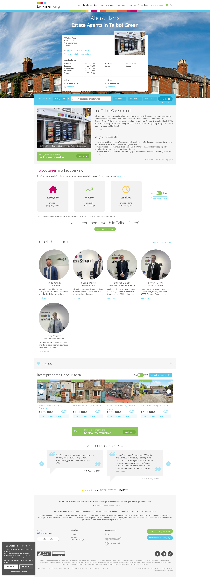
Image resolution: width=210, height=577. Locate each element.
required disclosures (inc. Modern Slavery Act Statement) (91, 568)
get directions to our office (77, 50)
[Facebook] (157, 553)
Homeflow (170, 570)
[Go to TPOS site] (44, 553)
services (122, 5)
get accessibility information (78, 54)
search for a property (158, 537)
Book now (83, 156)
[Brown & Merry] (48, 5)
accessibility (67, 568)
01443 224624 (113, 83)
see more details (160, 199)
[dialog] (18, 558)
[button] (18, 571)
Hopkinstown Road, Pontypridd (87, 405)
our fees (117, 506)
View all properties (159, 375)
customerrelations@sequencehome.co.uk (146, 518)
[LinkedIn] (163, 553)
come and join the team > (162, 242)
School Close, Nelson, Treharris (121, 405)
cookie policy (58, 568)
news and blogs (77, 539)
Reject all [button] (26, 566)
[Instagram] (170, 553)
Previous (41, 391)
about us (74, 534)
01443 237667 (72, 83)
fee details (97, 502)
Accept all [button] (11, 566)
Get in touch (121, 176)
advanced (164, 103)
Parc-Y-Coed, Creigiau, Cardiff (154, 405)
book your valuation (105, 229)
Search (163, 98)
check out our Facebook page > (160, 159)
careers (133, 5)
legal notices (41, 568)
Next (168, 391)
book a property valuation (159, 531)
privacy (49, 568)
